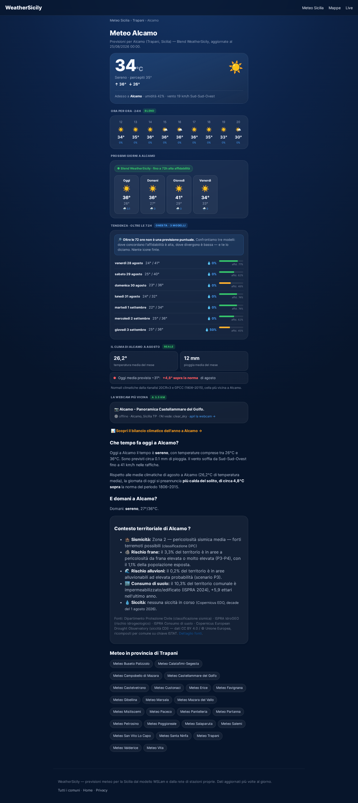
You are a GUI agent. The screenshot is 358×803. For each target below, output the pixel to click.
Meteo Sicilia (313, 8)
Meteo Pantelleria (193, 712)
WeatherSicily (23, 7)
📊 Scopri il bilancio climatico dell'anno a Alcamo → (156, 430)
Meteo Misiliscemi (127, 712)
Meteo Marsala (157, 700)
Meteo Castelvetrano (129, 688)
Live (349, 8)
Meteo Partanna (228, 712)
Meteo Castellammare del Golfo (191, 676)
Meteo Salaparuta (199, 724)
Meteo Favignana (229, 688)
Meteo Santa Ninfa (173, 736)
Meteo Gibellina (125, 700)
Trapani (138, 20)
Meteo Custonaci (167, 688)
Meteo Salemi (231, 724)
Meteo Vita (155, 748)
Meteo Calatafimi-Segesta (178, 664)
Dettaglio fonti (190, 633)
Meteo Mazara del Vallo (195, 700)
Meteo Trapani (208, 736)
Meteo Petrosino (126, 724)
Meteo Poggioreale (161, 724)
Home (88, 790)
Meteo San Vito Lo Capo (132, 736)
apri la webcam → (202, 416)
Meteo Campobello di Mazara (136, 676)
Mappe (335, 8)
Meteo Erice (198, 688)
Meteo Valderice (125, 748)
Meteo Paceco (161, 712)
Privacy (101, 790)
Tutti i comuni (69, 790)
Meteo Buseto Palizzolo (131, 664)
